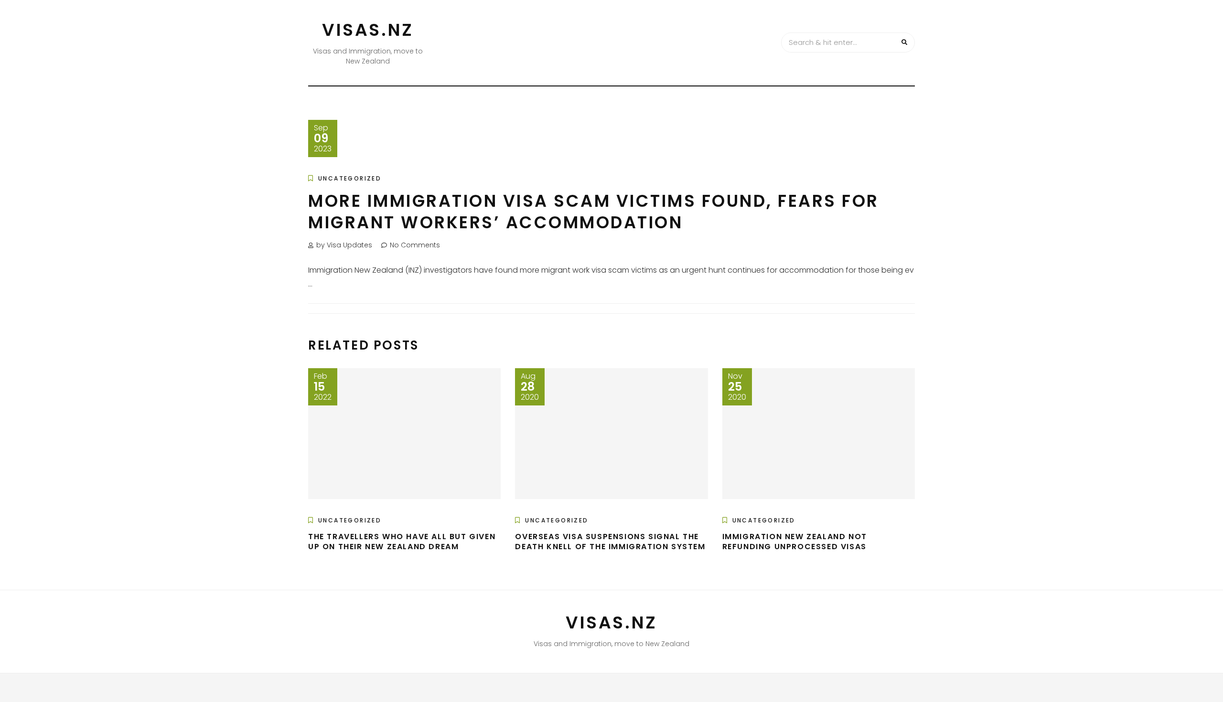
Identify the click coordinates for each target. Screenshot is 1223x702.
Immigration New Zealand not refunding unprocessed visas (794, 541)
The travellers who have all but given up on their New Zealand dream (401, 541)
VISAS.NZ (368, 30)
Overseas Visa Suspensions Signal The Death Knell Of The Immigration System (610, 541)
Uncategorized (349, 178)
